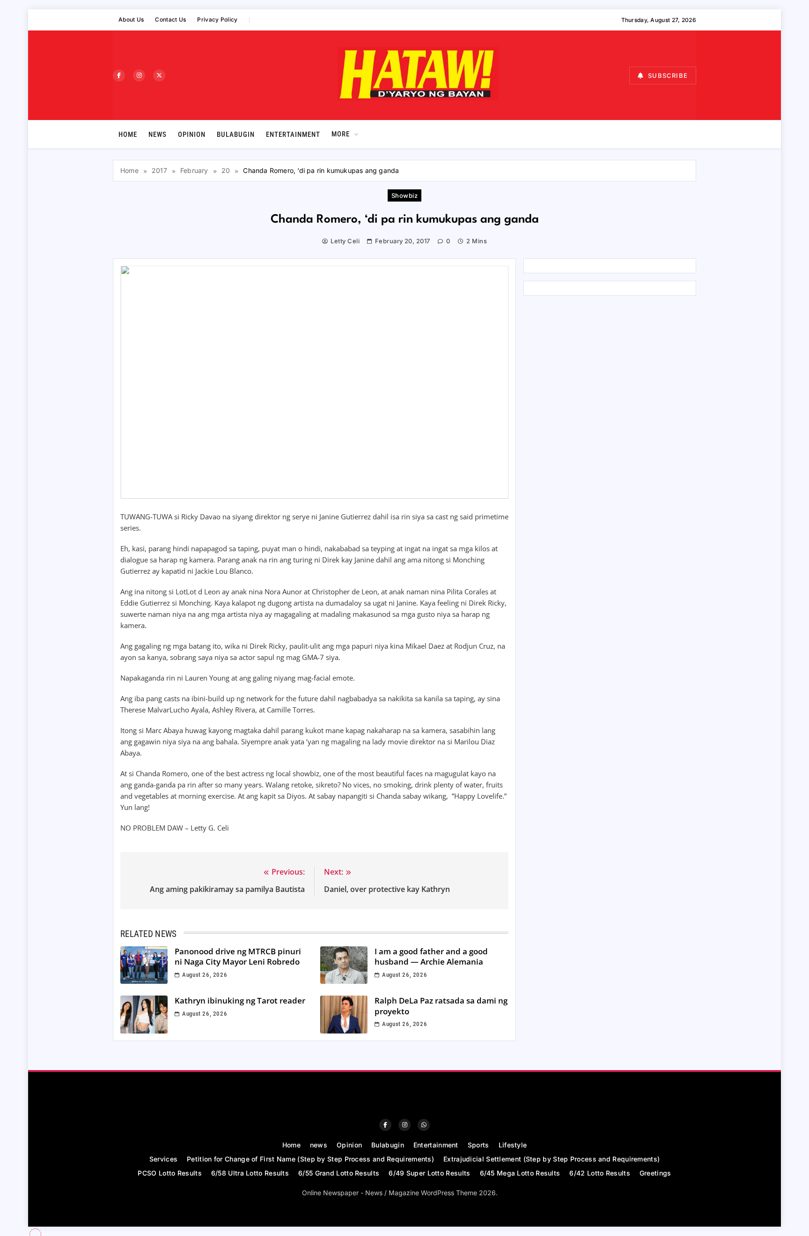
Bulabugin (236, 134)
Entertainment (293, 134)
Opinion (192, 134)
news (157, 134)
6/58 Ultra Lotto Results (250, 1173)
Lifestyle (513, 1145)
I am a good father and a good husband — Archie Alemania (431, 956)
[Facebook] (119, 75)
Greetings (655, 1173)
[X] (159, 75)
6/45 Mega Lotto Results (520, 1173)
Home (127, 134)
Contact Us (170, 19)
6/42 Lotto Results (599, 1173)
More (340, 134)
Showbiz (404, 195)
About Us (131, 19)
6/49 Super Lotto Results (429, 1173)
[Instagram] (139, 75)
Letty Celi (345, 241)
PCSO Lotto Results (169, 1173)
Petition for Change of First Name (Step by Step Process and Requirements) (310, 1159)
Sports (478, 1145)
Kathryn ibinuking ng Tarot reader (240, 1000)
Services (163, 1159)
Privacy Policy (217, 19)
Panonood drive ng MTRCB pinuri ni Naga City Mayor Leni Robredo (238, 956)
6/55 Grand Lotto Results (338, 1173)
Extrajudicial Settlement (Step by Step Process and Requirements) (551, 1159)
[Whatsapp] (424, 1125)
